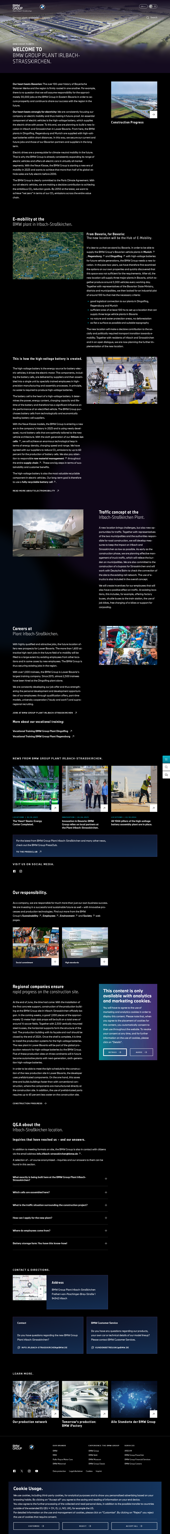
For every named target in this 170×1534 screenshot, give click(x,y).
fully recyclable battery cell (37, 482)
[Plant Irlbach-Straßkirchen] (22, 7)
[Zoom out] (40, 1294)
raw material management (49, 458)
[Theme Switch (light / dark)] (153, 6)
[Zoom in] (40, 1289)
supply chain (31, 462)
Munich (147, 252)
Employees (49, 915)
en (142, 6)
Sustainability (30, 915)
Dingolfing (116, 256)
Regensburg (95, 256)
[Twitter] (21, 1471)
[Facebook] (14, 871)
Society (87, 915)
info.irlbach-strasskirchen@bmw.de (57, 1153)
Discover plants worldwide (26, 17)
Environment (67, 915)
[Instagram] (20, 871)
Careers (46, 17)
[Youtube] (36, 1471)
